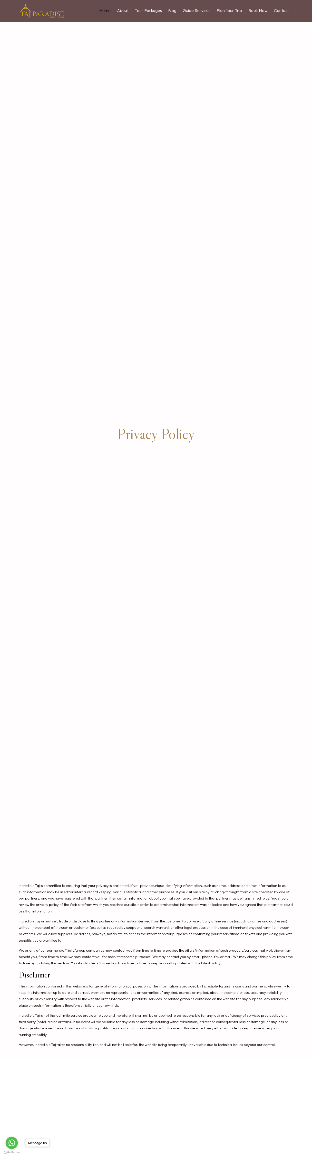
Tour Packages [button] (148, 10)
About (122, 10)
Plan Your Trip (229, 10)
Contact (281, 10)
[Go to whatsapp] (12, 1143)
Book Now (258, 10)
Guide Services (196, 10)
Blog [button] (172, 10)
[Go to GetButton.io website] (12, 1152)
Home (105, 10)
